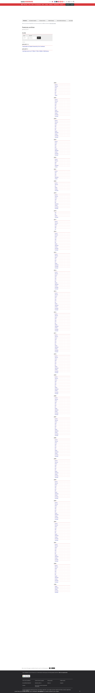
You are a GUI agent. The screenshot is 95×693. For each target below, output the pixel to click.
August (56, 95)
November (56, 114)
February (56, 86)
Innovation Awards (32, 20)
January (56, 84)
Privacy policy (50, 680)
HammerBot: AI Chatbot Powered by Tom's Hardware (33, 46)
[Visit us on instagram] (58, 1)
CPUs (29, 4)
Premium (68, 4)
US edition (40, 691)
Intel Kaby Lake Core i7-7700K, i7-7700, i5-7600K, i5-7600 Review (35, 51)
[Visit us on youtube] (60, 1)
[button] (72, 1)
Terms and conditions (26, 680)
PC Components (38, 4)
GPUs (33, 4)
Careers (23, 685)
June (55, 92)
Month (30, 35)
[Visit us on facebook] (55, 1)
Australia (53, 668)
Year (24, 35)
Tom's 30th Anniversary (61, 20)
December (56, 116)
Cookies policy (62, 680)
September (56, 111)
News (43, 4)
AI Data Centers (42, 20)
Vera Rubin (71, 20)
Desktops (51, 4)
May (55, 90)
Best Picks (25, 4)
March (56, 87)
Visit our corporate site (63, 672)
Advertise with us (38, 682)
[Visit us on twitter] (56, 1)
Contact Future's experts (39, 680)
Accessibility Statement (26, 682)
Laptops (46, 4)
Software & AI (56, 4)
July (55, 93)
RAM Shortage (51, 20)
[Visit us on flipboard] (62, 1)
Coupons (61, 4)
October (56, 113)
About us (49, 682)
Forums (72, 4)
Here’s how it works (52, 23)
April (56, 89)
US (49, 668)
